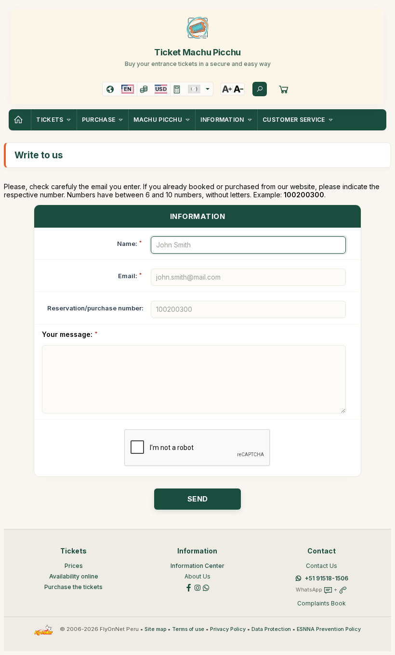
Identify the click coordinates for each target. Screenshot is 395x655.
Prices (74, 565)
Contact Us (321, 565)
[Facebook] (188, 587)
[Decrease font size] (238, 89)
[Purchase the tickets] (284, 89)
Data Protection (271, 629)
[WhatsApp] (206, 587)
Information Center (197, 565)
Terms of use (188, 629)
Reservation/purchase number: (95, 308)
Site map (155, 629)
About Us (197, 576)
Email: (130, 276)
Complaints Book (321, 603)
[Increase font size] (227, 89)
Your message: (70, 334)
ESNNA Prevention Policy (329, 629)
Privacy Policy (228, 629)
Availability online (73, 576)
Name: (129, 243)
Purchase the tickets (73, 587)
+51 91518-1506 (326, 578)
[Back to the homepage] (20, 119)
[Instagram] (197, 587)
